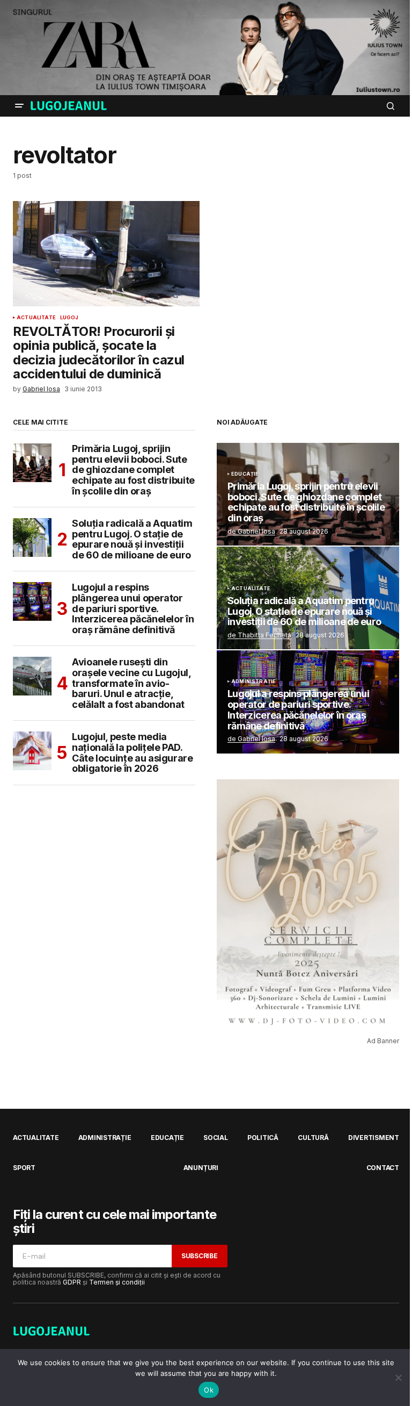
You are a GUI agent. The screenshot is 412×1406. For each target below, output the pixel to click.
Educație (245, 474)
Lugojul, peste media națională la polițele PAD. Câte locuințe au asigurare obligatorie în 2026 (132, 752)
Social (215, 1138)
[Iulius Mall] (206, 47)
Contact (382, 1168)
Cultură (313, 1138)
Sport (24, 1168)
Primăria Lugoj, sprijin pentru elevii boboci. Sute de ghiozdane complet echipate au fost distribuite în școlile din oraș (133, 470)
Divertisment (373, 1138)
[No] (398, 1377)
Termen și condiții (117, 1282)
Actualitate (36, 317)
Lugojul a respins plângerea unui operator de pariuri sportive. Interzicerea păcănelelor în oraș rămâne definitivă (133, 608)
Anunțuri (200, 1168)
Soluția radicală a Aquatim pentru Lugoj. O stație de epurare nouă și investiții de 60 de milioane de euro (132, 539)
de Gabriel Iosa (251, 531)
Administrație (253, 681)
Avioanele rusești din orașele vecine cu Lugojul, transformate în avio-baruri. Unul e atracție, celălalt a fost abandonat (131, 683)
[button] (19, 105)
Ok (209, 1390)
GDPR (72, 1282)
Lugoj (69, 317)
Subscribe (199, 1256)
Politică (262, 1138)
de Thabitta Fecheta (259, 635)
